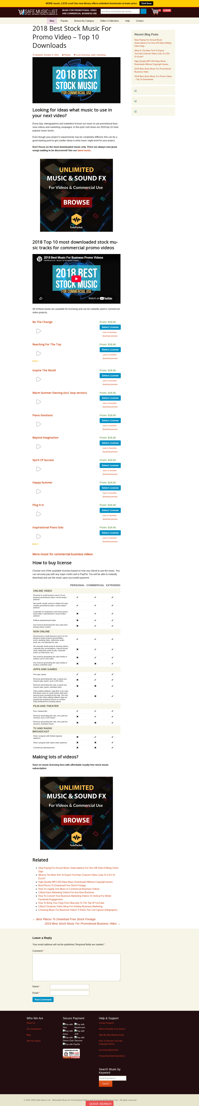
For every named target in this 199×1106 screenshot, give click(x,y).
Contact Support (106, 1023)
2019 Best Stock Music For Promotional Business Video (82, 923)
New (52, 21)
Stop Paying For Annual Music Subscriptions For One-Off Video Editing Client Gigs (152, 43)
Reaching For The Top (46, 344)
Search (105, 1083)
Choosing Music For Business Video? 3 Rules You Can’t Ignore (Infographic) (77, 910)
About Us (31, 1023)
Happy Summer (42, 482)
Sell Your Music (34, 1041)
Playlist (67, 55)
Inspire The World (44, 370)
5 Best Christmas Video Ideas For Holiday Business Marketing (70, 906)
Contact (139, 21)
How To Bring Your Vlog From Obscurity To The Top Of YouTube (71, 903)
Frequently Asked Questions (112, 1056)
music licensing (83, 55)
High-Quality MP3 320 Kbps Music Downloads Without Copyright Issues (75, 882)
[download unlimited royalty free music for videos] (76, 195)
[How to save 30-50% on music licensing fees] (135, 111)
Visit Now (146, 3)
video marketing (98, 55)
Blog (29, 1035)
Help (127, 21)
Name (36, 986)
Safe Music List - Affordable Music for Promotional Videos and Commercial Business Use (77, 1100)
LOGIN (167, 10)
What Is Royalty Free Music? (112, 1029)
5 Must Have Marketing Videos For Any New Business (66, 892)
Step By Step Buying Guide (111, 1035)
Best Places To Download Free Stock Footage (62, 885)
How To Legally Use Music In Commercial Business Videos (69, 889)
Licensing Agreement (108, 1050)
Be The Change (42, 322)
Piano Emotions (42, 415)
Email (36, 993)
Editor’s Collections (110, 21)
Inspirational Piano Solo (47, 527)
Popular (64, 21)
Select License (110, 327)
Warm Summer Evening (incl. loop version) (59, 392)
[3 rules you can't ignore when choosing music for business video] (135, 90)
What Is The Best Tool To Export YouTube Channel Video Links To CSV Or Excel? (152, 53)
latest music (84, 150)
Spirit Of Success (43, 460)
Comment (38, 951)
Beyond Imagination (45, 437)
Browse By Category (84, 21)
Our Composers (34, 1029)
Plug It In (38, 505)
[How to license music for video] (135, 101)
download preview (110, 336)
